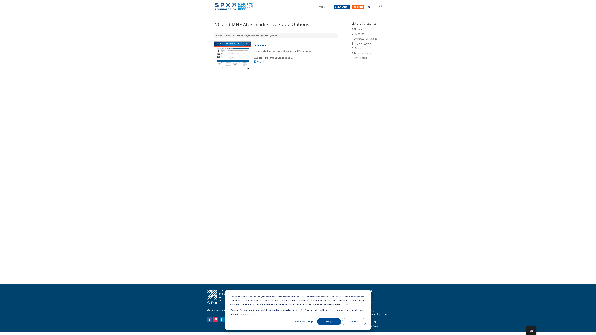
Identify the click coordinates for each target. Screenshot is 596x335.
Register (358, 7)
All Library (358, 29)
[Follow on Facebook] (209, 319)
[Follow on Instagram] (215, 319)
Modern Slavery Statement (373, 314)
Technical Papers (362, 52)
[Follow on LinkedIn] (222, 319)
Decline (354, 321)
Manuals (357, 48)
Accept (329, 321)
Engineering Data (362, 43)
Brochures (358, 33)
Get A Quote (342, 7)
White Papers (360, 57)
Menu (322, 7)
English (260, 61)
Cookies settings (304, 321)
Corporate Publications (365, 38)
